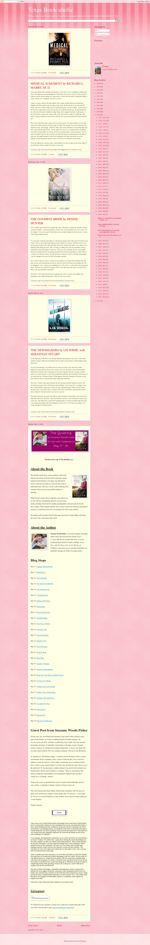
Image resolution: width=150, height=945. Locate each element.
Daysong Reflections (43, 612)
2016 (98, 115)
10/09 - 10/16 (102, 152)
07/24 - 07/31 (102, 186)
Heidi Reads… (41, 572)
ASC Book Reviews (43, 589)
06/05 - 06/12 (102, 208)
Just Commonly (42, 578)
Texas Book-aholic (50, 9)
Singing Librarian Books (45, 566)
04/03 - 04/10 (102, 259)
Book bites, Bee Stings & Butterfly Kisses (50, 675)
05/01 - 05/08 (102, 247)
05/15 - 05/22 (102, 241)
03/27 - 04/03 (102, 262)
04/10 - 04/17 (102, 256)
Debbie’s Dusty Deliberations (46, 692)
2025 (98, 87)
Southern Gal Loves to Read (46, 686)
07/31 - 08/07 (102, 183)
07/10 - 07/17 (102, 192)
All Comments (101, 34)
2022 (98, 96)
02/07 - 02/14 (102, 281)
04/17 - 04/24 (102, 253)
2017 (98, 112)
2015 (98, 301)
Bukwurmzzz (41, 709)
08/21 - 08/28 (102, 174)
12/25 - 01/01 (102, 117)
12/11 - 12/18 (102, 124)
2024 (98, 90)
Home (59, 925)
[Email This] (60, 73)
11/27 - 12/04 (102, 130)
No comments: (52, 73)
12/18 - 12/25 (102, 120)
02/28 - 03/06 (102, 275)
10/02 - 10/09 (102, 155)
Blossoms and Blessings (44, 721)
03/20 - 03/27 (102, 266)
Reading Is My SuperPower (45, 698)
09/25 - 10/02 (102, 158)
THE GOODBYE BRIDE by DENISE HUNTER (108, 225)
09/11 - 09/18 (102, 164)
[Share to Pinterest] (68, 73)
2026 (98, 83)
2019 (98, 105)
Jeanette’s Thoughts (43, 664)
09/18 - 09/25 (102, 161)
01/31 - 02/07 (102, 284)
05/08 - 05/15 (102, 244)
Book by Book (41, 652)
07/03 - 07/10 (102, 196)
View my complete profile (110, 69)
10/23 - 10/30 (102, 145)
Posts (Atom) (39, 930)
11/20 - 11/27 (102, 133)
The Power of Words (43, 624)
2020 (98, 102)
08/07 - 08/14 (102, 180)
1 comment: (51, 154)
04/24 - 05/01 (102, 250)
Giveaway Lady (42, 629)
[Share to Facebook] (66, 73)
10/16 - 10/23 (102, 149)
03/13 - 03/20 (102, 269)
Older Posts (85, 925)
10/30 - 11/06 (102, 142)
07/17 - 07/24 (102, 189)
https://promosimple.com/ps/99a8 (63, 907)
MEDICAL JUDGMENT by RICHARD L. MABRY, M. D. (110, 219)
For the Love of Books (44, 681)
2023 (98, 93)
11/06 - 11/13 (102, 139)
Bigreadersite (41, 715)
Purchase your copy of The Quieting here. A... (109, 236)
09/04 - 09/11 (102, 167)
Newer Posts (33, 925)
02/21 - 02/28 (102, 278)
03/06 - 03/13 (102, 272)
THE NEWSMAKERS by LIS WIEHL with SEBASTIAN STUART (58, 352)
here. (72, 459)
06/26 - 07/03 (102, 199)
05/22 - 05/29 (102, 214)
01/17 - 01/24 (102, 291)
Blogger (84, 941)
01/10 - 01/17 (102, 294)
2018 (98, 109)
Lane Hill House (42, 646)
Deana (106, 67)
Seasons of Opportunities (45, 669)
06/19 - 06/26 (102, 202)
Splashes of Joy (42, 641)
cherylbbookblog (42, 618)
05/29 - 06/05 (102, 211)
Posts (98, 31)
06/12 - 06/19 (102, 205)
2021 (98, 99)
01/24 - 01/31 (102, 287)
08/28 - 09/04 (102, 171)
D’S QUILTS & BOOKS (45, 584)
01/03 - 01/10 (102, 297)
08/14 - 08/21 (102, 177)
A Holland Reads (42, 595)
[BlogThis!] (62, 73)
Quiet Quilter (41, 606)
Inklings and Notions (43, 601)
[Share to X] (64, 73)
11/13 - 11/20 (102, 136)
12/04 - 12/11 (102, 127)
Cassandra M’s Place (43, 704)
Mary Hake (40, 658)
